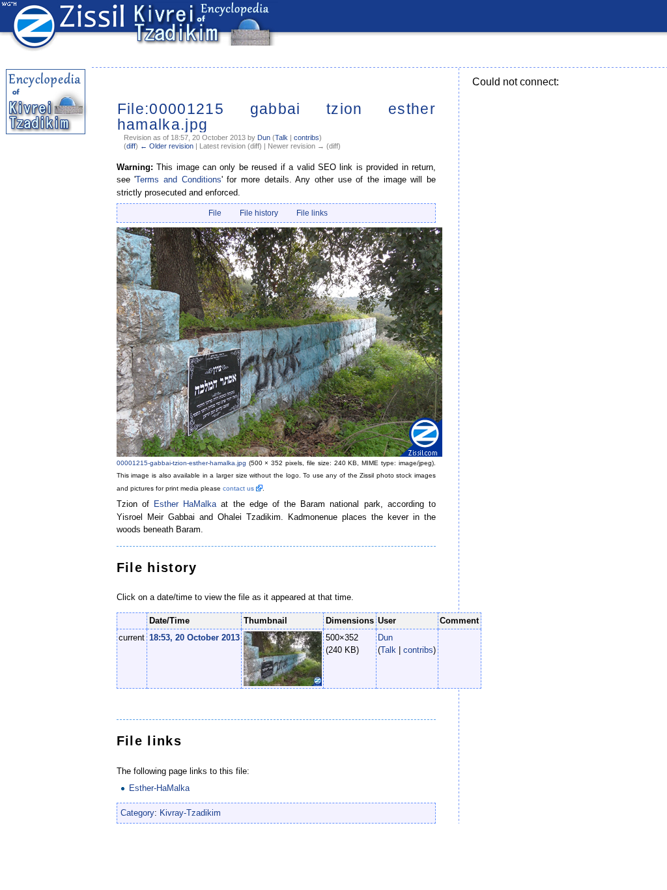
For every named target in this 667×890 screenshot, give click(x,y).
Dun (263, 137)
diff (130, 146)
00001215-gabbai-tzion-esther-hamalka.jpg (181, 463)
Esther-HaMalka (159, 788)
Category (137, 813)
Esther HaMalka (185, 504)
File (214, 213)
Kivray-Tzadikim (190, 813)
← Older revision (166, 146)
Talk (281, 137)
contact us (238, 488)
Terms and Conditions (178, 179)
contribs (306, 137)
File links (312, 213)
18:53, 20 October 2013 (194, 637)
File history (259, 213)
